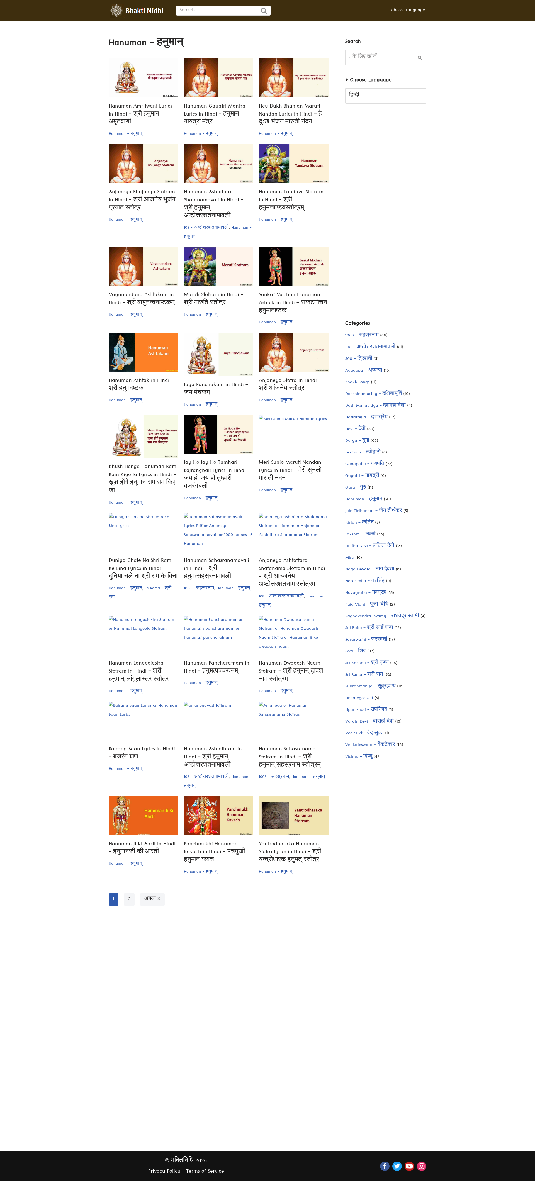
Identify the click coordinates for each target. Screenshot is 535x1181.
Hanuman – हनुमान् (363, 499)
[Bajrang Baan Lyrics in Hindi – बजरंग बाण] (143, 721)
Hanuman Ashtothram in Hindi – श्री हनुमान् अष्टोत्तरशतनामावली (213, 758)
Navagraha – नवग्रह (365, 593)
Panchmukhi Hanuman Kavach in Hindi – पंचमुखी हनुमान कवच (214, 853)
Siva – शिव (355, 651)
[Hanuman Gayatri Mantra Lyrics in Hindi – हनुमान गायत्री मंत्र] (219, 77)
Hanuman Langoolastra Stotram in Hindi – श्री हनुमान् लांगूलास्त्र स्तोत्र (139, 672)
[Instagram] (421, 1166)
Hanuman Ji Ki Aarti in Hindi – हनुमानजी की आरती (142, 849)
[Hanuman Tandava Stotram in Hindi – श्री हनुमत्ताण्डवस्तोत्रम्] (294, 163)
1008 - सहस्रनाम (199, 589)
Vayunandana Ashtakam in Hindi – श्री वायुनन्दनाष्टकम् (141, 299)
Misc (349, 558)
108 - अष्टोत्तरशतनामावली (206, 228)
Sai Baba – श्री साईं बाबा (369, 628)
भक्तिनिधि (182, 1161)
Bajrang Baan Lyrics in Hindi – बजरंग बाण (142, 754)
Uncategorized (359, 698)
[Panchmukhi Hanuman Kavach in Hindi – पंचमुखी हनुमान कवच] (219, 815)
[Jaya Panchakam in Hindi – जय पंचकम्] (219, 354)
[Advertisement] (385, 216)
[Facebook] (385, 1166)
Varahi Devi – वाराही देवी (369, 722)
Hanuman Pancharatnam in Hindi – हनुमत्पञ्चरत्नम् (216, 668)
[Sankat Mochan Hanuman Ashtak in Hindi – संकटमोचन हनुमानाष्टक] (294, 266)
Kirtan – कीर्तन (359, 523)
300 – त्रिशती (358, 359)
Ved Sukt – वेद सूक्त (364, 733)
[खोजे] (264, 11)
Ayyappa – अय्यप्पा (363, 371)
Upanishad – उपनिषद (366, 710)
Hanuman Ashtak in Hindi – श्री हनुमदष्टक (141, 385)
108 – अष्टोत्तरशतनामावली (370, 347)
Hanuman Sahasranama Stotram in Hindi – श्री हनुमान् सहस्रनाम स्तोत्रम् (289, 758)
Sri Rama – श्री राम (364, 675)
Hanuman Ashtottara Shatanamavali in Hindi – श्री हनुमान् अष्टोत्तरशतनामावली (214, 204)
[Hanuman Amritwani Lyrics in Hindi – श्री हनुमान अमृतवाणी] (143, 77)
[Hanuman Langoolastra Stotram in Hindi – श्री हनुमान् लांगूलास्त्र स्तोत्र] (143, 635)
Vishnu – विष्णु (358, 757)
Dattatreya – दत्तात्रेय (366, 417)
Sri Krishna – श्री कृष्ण (367, 663)
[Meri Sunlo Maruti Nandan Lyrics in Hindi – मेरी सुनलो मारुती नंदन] (294, 434)
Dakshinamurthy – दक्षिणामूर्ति (373, 394)
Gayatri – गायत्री (362, 476)
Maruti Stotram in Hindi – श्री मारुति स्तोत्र (214, 299)
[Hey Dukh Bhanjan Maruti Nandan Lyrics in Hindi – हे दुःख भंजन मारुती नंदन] (294, 77)
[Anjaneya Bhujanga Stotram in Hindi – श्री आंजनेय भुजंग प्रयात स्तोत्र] (143, 163)
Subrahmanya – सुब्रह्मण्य (370, 686)
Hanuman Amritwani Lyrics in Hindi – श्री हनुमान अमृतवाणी (140, 115)
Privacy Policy (164, 1172)
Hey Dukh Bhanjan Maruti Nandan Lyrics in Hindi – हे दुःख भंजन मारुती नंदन (290, 115)
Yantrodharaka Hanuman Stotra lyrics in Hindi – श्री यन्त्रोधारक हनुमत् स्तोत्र (290, 853)
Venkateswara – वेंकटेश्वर (370, 745)
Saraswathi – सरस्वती (366, 640)
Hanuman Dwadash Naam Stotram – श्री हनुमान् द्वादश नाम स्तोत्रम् (291, 672)
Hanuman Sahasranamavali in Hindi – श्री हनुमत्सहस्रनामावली (216, 569)
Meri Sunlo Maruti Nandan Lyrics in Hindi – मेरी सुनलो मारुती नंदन (290, 471)
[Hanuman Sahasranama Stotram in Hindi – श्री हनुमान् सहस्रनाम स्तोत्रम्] (294, 721)
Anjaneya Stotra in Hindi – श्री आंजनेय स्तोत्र (290, 385)
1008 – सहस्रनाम (362, 335)
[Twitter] (397, 1166)
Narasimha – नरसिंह (365, 581)
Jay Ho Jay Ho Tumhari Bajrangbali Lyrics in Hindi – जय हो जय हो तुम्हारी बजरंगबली (217, 475)
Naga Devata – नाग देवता (369, 569)
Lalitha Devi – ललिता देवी (369, 546)
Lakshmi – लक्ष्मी (360, 534)
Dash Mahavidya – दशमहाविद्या (375, 406)
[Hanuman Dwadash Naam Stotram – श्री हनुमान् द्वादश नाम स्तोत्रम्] (294, 635)
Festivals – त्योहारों (363, 452)
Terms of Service (205, 1172)
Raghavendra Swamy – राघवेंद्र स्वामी (382, 616)
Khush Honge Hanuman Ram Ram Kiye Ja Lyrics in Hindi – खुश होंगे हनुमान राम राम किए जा (142, 479)
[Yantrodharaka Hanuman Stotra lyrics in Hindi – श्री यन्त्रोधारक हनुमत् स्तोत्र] (294, 815)
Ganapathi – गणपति (364, 464)
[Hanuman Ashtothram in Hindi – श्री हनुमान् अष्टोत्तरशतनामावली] (219, 721)
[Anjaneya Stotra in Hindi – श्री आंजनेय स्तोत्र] (294, 352)
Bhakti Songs (357, 382)
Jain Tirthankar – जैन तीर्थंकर (373, 511)
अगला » (152, 899)
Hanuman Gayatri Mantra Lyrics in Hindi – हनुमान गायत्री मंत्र (214, 115)
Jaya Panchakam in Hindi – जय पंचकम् (216, 389)
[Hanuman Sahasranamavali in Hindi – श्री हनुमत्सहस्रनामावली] (219, 532)
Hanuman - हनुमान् (125, 134)
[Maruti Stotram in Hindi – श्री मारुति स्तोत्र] (219, 266)
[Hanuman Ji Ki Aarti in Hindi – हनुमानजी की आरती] (143, 815)
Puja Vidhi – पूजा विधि (366, 605)
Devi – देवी (355, 429)
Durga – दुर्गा (357, 441)
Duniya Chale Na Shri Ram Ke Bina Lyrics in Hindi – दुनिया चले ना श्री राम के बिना (143, 569)
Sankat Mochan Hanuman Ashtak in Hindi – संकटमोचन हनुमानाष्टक (293, 303)
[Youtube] (409, 1166)
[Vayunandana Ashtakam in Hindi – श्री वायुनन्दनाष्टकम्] (143, 266)
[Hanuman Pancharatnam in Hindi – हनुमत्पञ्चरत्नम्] (219, 635)
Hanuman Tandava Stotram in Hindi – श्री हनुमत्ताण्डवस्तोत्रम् (291, 200)
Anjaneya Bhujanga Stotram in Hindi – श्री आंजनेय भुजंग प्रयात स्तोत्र (142, 200)
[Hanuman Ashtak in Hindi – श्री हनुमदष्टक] (143, 352)
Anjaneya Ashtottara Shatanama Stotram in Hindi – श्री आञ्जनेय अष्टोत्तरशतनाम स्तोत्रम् (292, 573)
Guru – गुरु (355, 488)
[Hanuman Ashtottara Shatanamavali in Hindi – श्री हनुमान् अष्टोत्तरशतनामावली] (219, 163)
